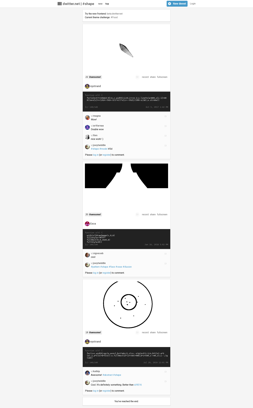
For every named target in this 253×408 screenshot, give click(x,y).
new (100, 3)
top (107, 3)
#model (103, 148)
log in (96, 154)
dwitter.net (71, 4)
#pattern (95, 266)
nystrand (95, 86)
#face (112, 266)
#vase (119, 266)
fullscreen (162, 77)
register (106, 154)
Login (193, 3)
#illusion (127, 266)
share (153, 77)
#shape (88, 4)
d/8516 (138, 384)
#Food (114, 17)
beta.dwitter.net (115, 13)
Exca (93, 223)
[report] (137, 77)
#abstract (108, 375)
